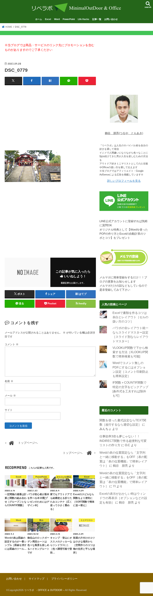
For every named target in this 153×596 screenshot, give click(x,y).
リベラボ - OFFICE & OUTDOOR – (44, 590)
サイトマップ (36, 578)
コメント (11, 344)
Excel (48, 19)
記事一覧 (96, 19)
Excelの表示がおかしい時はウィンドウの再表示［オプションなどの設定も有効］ (123, 498)
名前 (9, 381)
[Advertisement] (50, 115)
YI (114, 486)
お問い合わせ (111, 19)
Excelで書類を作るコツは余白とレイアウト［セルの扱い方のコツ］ (130, 317)
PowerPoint (69, 19)
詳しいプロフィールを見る (124, 180)
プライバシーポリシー (64, 578)
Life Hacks (83, 19)
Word (57, 19)
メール (10, 395)
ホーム (38, 19)
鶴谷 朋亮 (120, 465)
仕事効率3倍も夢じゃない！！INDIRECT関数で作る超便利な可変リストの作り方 (123, 441)
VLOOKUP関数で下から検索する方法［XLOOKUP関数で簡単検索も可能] (130, 352)
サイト (9, 409)
